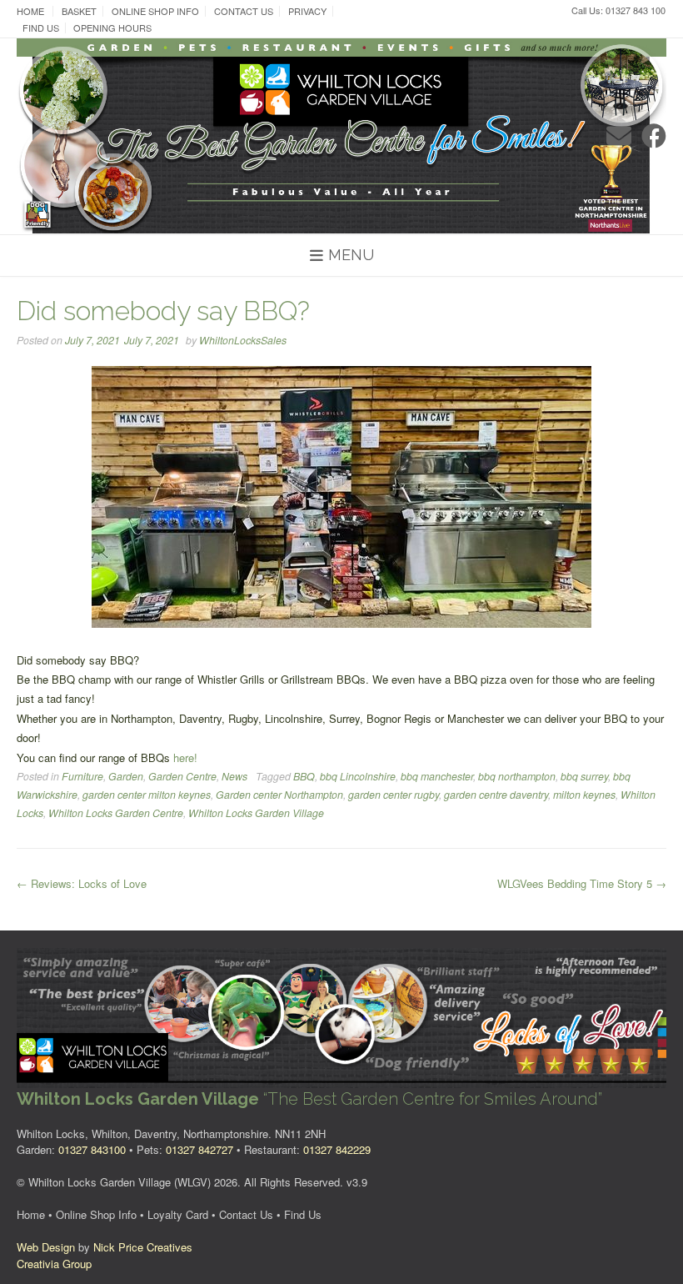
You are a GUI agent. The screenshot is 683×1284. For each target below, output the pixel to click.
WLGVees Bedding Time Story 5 (581, 883)
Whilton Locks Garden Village (256, 812)
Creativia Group (54, 1263)
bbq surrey (584, 776)
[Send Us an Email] (618, 134)
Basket (79, 11)
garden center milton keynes (146, 794)
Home (30, 11)
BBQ (304, 776)
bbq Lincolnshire (358, 776)
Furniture (82, 776)
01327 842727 (199, 1149)
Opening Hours (112, 28)
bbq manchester (437, 776)
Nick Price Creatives (142, 1247)
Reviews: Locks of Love (82, 883)
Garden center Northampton (279, 794)
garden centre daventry (496, 794)
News (234, 776)
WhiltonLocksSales (243, 340)
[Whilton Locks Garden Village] (341, 135)
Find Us (40, 28)
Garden (125, 776)
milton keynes (584, 794)
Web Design (46, 1247)
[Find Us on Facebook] (653, 134)
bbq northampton (517, 776)
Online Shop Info (155, 11)
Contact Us (243, 11)
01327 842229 (337, 1149)
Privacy (307, 11)
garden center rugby (393, 794)
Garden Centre (182, 776)
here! (185, 757)
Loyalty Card (177, 1214)
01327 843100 (92, 1149)
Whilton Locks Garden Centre (115, 812)
